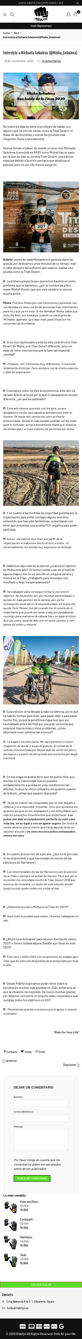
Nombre (18, 1096)
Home (6, 32)
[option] (41, 26)
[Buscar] (12, 14)
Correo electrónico (24, 1111)
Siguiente (69, 1065)
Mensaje (18, 1126)
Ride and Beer (29, 1201)
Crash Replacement (41, 25)
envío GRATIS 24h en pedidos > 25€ (41, 2)
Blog (16, 32)
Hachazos (26, 1237)
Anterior (11, 1061)
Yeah (23, 1255)
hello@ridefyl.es (17, 1308)
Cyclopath (26, 1219)
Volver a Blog (41, 1284)
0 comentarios (51, 61)
